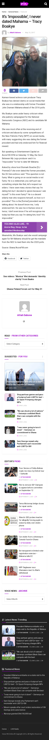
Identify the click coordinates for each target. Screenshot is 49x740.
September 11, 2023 (26, 480)
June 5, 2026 (12, 388)
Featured (24, 12)
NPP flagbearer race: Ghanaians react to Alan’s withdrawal (29, 570)
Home (4, 12)
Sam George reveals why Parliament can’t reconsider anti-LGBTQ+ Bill (29, 443)
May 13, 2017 (30, 33)
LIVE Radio (15, 729)
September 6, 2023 (26, 562)
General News (13, 12)
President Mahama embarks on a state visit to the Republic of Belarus (24, 383)
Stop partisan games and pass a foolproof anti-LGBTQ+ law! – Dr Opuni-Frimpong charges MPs (29, 641)
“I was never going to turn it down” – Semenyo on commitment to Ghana (29, 430)
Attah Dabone (15, 33)
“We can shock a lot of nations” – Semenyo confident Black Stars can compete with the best (31, 654)
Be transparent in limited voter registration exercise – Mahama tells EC (31, 553)
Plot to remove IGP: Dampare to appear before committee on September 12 (31, 488)
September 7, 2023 (26, 512)
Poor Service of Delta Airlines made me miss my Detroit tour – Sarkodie (31, 471)
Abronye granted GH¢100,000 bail (17, 714)
